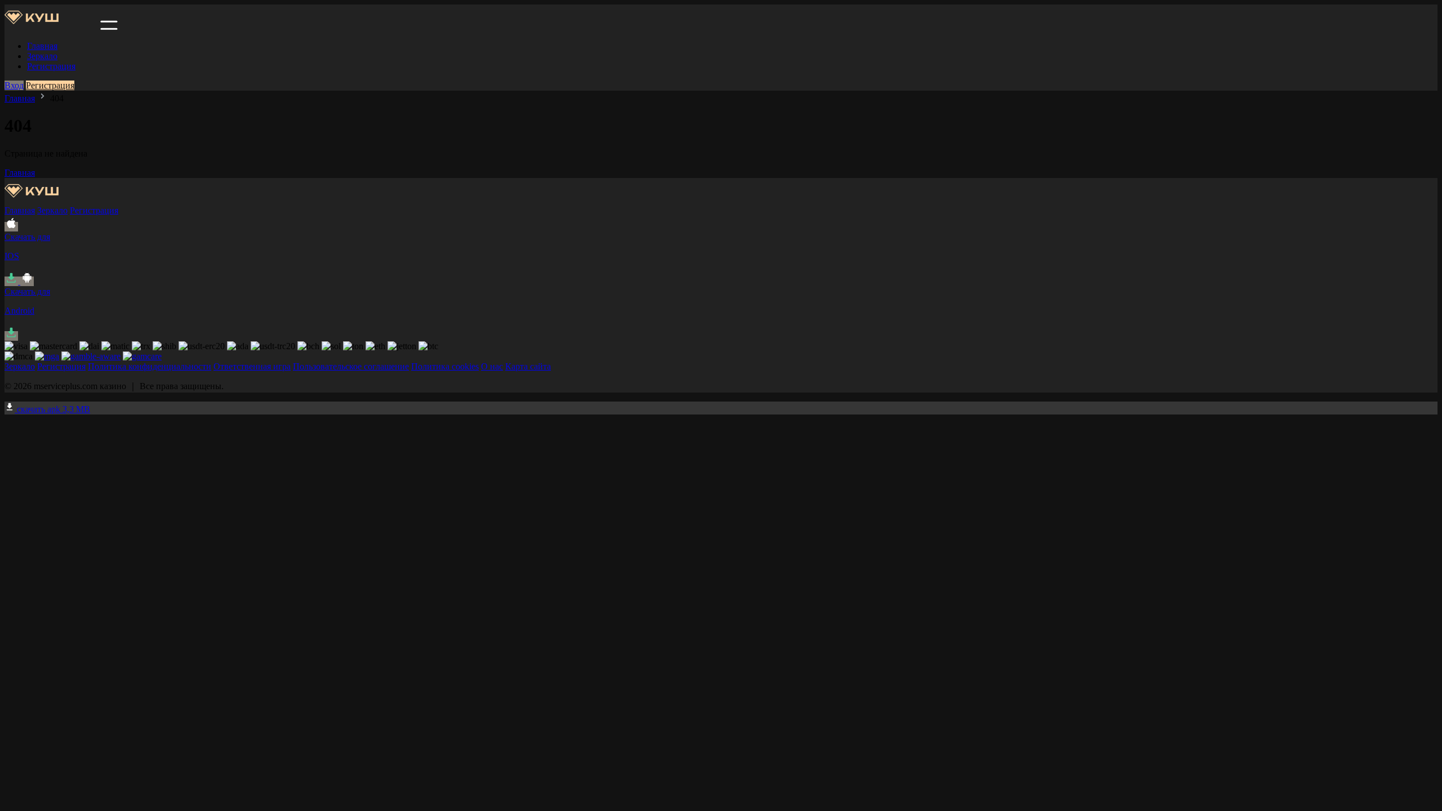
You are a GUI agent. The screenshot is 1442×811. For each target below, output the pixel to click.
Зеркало (42, 56)
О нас (492, 366)
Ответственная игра (252, 366)
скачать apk (52, 409)
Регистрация (51, 66)
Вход (14, 85)
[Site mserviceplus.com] (51, 27)
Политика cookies (445, 366)
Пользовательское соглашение (351, 366)
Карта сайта (528, 366)
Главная (42, 46)
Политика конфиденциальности (149, 366)
